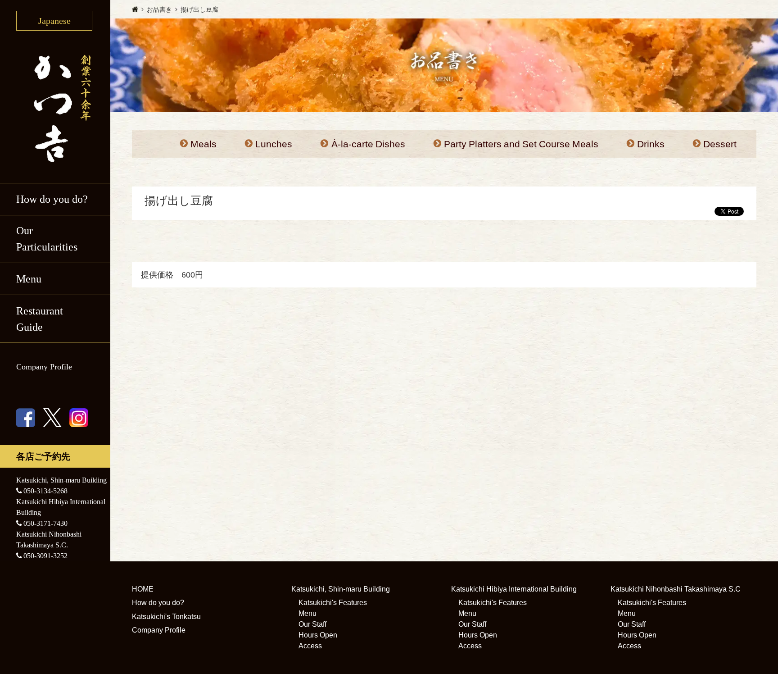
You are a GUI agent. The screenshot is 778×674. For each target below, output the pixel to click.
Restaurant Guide (39, 319)
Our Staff (312, 624)
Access (310, 646)
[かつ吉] (55, 107)
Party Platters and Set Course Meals (521, 144)
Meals (203, 144)
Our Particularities (46, 239)
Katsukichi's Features (333, 602)
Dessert (720, 144)
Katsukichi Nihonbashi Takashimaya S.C (676, 589)
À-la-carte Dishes (368, 144)
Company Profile (44, 366)
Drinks (651, 144)
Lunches (273, 144)
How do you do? (52, 199)
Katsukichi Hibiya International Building (514, 589)
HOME (143, 589)
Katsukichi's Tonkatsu (166, 616)
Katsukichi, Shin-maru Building (340, 589)
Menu (308, 613)
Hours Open (318, 635)
